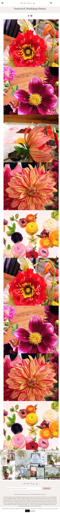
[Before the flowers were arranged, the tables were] (22, 472)
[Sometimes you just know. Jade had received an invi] (52, 472)
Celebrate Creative (41, 494)
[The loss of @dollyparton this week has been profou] (7, 457)
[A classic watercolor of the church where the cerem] (37, 472)
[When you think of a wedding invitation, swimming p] (37, 457)
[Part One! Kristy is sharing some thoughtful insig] (7, 472)
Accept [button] (27, 510)
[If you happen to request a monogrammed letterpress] (22, 457)
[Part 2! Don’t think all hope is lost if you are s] (52, 457)
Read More (32, 510)
